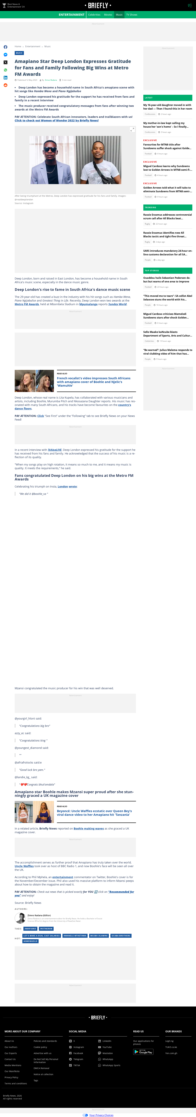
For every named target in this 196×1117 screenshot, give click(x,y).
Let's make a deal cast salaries (42, 935)
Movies (108, 14)
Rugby (147, 224)
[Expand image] (132, 129)
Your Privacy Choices (101, 1115)
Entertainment (72, 15)
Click (40, 416)
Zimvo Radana (51, 80)
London (63, 486)
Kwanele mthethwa (75, 935)
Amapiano (30, 928)
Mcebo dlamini (99, 935)
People (148, 260)
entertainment (62, 877)
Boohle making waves (89, 828)
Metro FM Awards (27, 304)
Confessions (150, 114)
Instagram (46, 928)
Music (119, 14)
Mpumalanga (88, 304)
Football (148, 153)
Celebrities (94, 14)
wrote (73, 486)
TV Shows (131, 14)
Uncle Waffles (24, 866)
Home (18, 46)
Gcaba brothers (121, 935)
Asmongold (30, 941)
